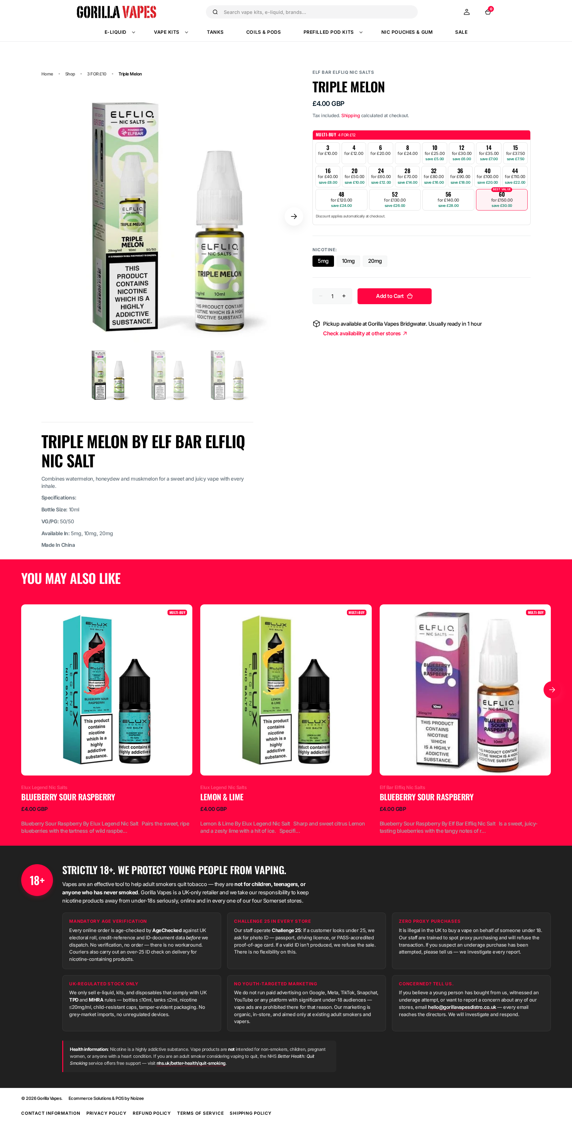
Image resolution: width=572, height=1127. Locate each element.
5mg (326, 262)
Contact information (50, 1113)
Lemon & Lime (221, 797)
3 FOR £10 (97, 73)
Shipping (350, 115)
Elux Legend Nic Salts (44, 787)
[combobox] (318, 12)
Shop (70, 73)
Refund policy (152, 1113)
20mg (377, 262)
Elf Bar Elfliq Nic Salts (343, 72)
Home (47, 73)
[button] (466, 12)
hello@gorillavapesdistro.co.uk (462, 1007)
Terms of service (200, 1113)
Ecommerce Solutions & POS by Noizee (106, 1098)
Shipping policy (251, 1113)
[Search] (215, 12)
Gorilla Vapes (49, 1098)
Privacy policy (106, 1113)
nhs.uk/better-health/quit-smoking (191, 1063)
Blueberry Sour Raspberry (68, 797)
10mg (351, 262)
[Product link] (106, 719)
